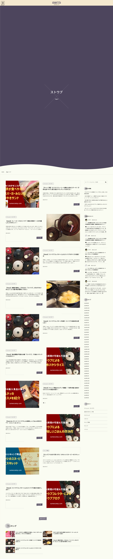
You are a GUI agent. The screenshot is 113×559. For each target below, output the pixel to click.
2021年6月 (86, 337)
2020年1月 (86, 376)
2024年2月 (86, 305)
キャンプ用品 (46, 450)
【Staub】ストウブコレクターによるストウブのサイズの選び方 (61, 255)
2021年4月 (86, 339)
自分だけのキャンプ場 (89, 411)
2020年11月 (86, 351)
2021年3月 (86, 342)
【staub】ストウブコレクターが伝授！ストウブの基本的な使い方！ (61, 322)
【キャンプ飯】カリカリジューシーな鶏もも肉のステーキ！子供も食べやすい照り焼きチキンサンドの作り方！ (61, 188)
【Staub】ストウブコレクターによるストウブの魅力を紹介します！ (24, 488)
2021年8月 (86, 332)
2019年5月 (86, 395)
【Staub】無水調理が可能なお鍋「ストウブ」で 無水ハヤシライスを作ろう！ (24, 355)
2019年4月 (86, 397)
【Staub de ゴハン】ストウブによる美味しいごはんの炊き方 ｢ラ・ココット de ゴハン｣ (24, 422)
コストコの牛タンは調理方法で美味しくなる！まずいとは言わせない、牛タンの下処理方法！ (29, 533)
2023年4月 (86, 315)
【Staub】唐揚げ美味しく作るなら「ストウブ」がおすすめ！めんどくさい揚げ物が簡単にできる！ (24, 288)
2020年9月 (86, 356)
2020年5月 (86, 366)
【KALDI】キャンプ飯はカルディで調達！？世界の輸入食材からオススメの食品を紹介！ (61, 388)
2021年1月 (86, 346)
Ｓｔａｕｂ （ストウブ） (48, 183)
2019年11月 (86, 380)
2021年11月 (86, 325)
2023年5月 (86, 313)
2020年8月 (86, 359)
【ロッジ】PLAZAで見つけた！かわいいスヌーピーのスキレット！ (61, 455)
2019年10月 (86, 383)
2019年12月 (86, 378)
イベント (86, 429)
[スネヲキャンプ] (56, 2)
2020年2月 (86, 373)
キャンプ (86, 426)
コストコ (86, 418)
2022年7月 (86, 322)
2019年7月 (86, 390)
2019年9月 (86, 385)
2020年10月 (86, 354)
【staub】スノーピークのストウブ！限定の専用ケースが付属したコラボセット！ (24, 222)
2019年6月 (86, 393)
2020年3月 (86, 371)
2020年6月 (86, 364)
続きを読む (76, 204)
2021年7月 (86, 334)
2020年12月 (86, 349)
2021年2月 (86, 344)
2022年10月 (86, 317)
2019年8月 (86, 388)
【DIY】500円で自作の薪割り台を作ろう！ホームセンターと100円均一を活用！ (65, 533)
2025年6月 (86, 303)
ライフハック (87, 415)
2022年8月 (86, 320)
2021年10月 (86, 327)
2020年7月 (86, 361)
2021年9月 (86, 330)
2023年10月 (86, 310)
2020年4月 (86, 368)
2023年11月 (86, 308)
